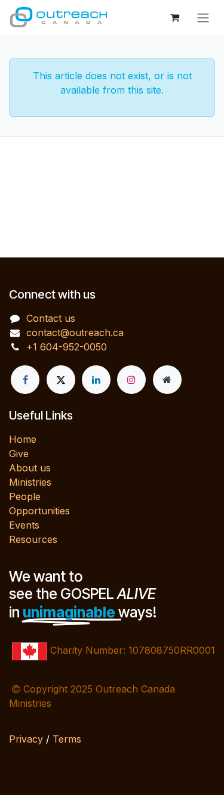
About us (30, 468)
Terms (67, 739)
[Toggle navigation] (203, 17)
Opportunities (39, 511)
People (25, 496)
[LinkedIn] (96, 379)
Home (22, 439)
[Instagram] (131, 379)
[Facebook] (25, 379)
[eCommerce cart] (174, 17)
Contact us (50, 318)
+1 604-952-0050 (66, 347)
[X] (61, 379)
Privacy (26, 739)
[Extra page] (167, 379)
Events (24, 525)
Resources (33, 539)
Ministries (30, 482)
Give (19, 453)
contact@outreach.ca (75, 333)
